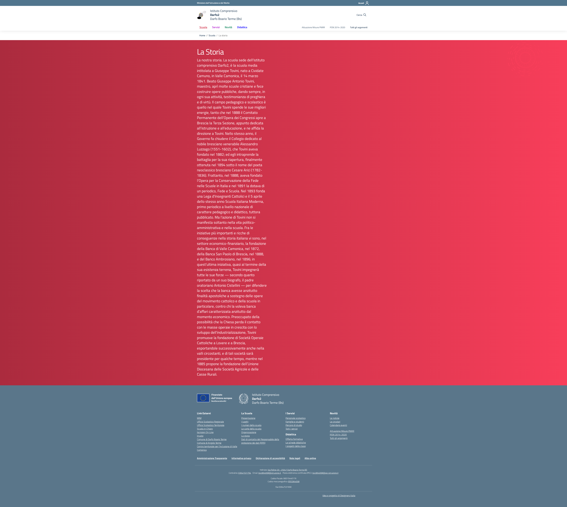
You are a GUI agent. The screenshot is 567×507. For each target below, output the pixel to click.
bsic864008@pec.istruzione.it (325, 472)
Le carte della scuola (251, 428)
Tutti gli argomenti (359, 27)
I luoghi (244, 421)
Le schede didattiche (296, 442)
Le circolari (335, 421)
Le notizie (334, 418)
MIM (199, 418)
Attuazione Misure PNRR (313, 27)
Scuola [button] (203, 27)
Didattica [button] (242, 27)
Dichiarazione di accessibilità (270, 458)
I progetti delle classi (296, 446)
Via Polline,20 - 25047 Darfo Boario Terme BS (287, 469)
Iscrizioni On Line (205, 432)
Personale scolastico (296, 418)
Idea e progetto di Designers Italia (338, 495)
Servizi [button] (216, 27)
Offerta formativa (294, 439)
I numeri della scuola (251, 425)
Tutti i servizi (292, 428)
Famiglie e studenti (295, 421)
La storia (245, 436)
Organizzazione (248, 432)
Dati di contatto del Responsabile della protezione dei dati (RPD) (260, 441)
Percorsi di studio (294, 425)
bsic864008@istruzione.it (269, 472)
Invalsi (200, 436)
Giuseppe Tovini (227, 70)
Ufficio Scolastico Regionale (210, 421)
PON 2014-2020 (337, 27)
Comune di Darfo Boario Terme (212, 439)
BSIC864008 (293, 481)
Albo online (310, 458)
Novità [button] (228, 27)
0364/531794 (244, 472)
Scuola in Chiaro (205, 428)
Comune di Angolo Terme (209, 443)
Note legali (294, 458)
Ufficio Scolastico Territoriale (210, 425)
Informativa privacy (241, 458)
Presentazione (248, 418)
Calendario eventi (338, 425)
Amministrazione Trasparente (212, 458)
